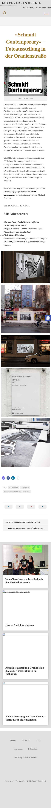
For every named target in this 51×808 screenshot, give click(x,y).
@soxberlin (33, 242)
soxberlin (26, 492)
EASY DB (26, 740)
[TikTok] (33, 21)
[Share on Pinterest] (31, 508)
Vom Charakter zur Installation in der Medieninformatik (24, 581)
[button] (48, 318)
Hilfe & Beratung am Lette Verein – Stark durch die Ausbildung (25, 718)
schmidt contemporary (12, 492)
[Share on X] (8, 508)
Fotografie (23, 111)
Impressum (18, 749)
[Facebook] (12, 21)
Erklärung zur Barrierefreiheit (25, 757)
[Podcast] (28, 21)
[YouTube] (23, 21)
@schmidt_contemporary (14, 242)
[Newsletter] (39, 21)
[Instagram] (17, 21)
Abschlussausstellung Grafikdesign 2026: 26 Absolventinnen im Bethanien (24, 670)
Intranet (13, 740)
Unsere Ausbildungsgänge (19, 625)
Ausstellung (13, 487)
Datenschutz (32, 749)
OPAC (38, 740)
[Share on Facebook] (19, 508)
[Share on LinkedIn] (42, 508)
